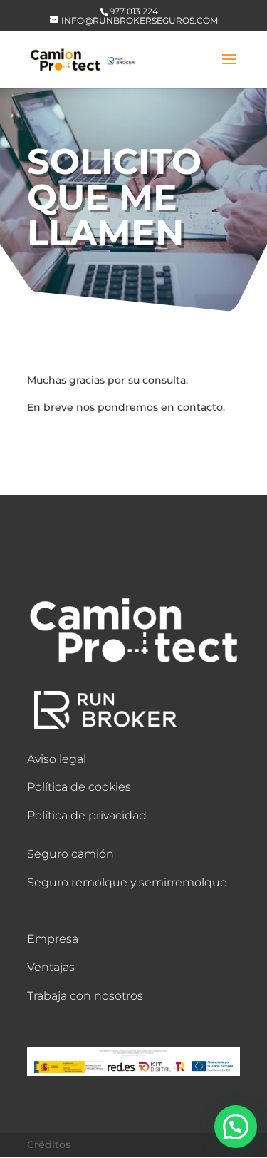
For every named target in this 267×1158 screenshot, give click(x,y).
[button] (235, 1126)
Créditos (48, 1144)
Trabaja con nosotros (85, 996)
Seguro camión (70, 854)
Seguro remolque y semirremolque (127, 882)
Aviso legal (56, 759)
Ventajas (51, 967)
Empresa (52, 939)
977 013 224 (134, 11)
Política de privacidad (87, 815)
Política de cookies (79, 787)
